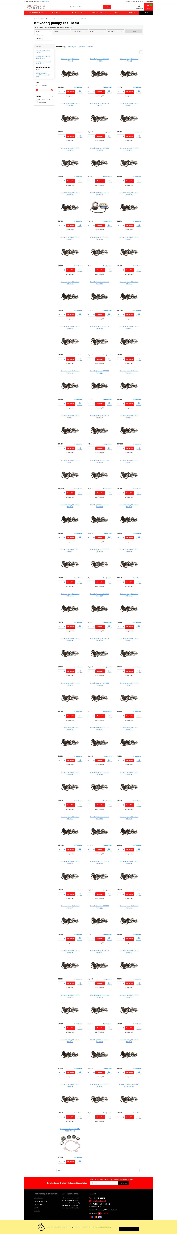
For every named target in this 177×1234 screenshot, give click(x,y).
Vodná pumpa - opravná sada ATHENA (43, 63)
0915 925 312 (45, 1)
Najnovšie (90, 47)
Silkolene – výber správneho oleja (71, 1203)
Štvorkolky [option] (40, 39)
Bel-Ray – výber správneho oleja (70, 1198)
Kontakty (37, 1211)
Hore (59, 1170)
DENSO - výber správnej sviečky (70, 1208)
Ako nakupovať (38, 1198)
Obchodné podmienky (40, 1201)
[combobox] (43, 31)
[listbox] (43, 37)
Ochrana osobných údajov (104, 1227)
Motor (50, 19)
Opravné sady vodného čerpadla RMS (43, 57)
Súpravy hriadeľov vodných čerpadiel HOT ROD (43, 75)
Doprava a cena (38, 1204)
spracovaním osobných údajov (105, 1179)
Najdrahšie (81, 47)
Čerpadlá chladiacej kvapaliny (62, 19)
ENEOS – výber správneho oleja (70, 1200)
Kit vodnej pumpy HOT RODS (43, 68)
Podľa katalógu (61, 47)
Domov (36, 19)
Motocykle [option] (40, 35)
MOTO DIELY (43, 19)
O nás (36, 1208)
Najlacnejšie (72, 47)
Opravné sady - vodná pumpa (43, 51)
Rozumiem (129, 1229)
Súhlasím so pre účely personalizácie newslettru (111, 1179)
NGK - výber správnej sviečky (70, 1205)
